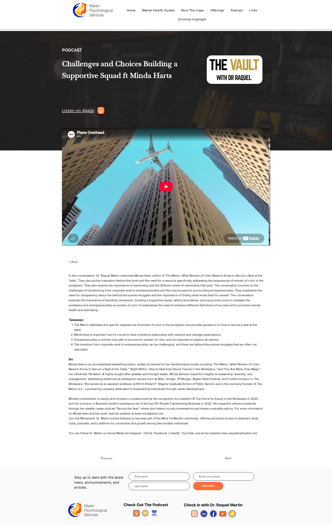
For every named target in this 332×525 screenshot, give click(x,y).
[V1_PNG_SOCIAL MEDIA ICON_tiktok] (232, 513)
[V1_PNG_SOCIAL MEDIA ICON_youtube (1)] (223, 513)
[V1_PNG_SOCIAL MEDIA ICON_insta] (194, 513)
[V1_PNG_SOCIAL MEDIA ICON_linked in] (204, 513)
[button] (217, 10)
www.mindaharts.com (149, 413)
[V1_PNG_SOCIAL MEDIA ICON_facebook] (213, 513)
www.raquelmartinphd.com (239, 433)
